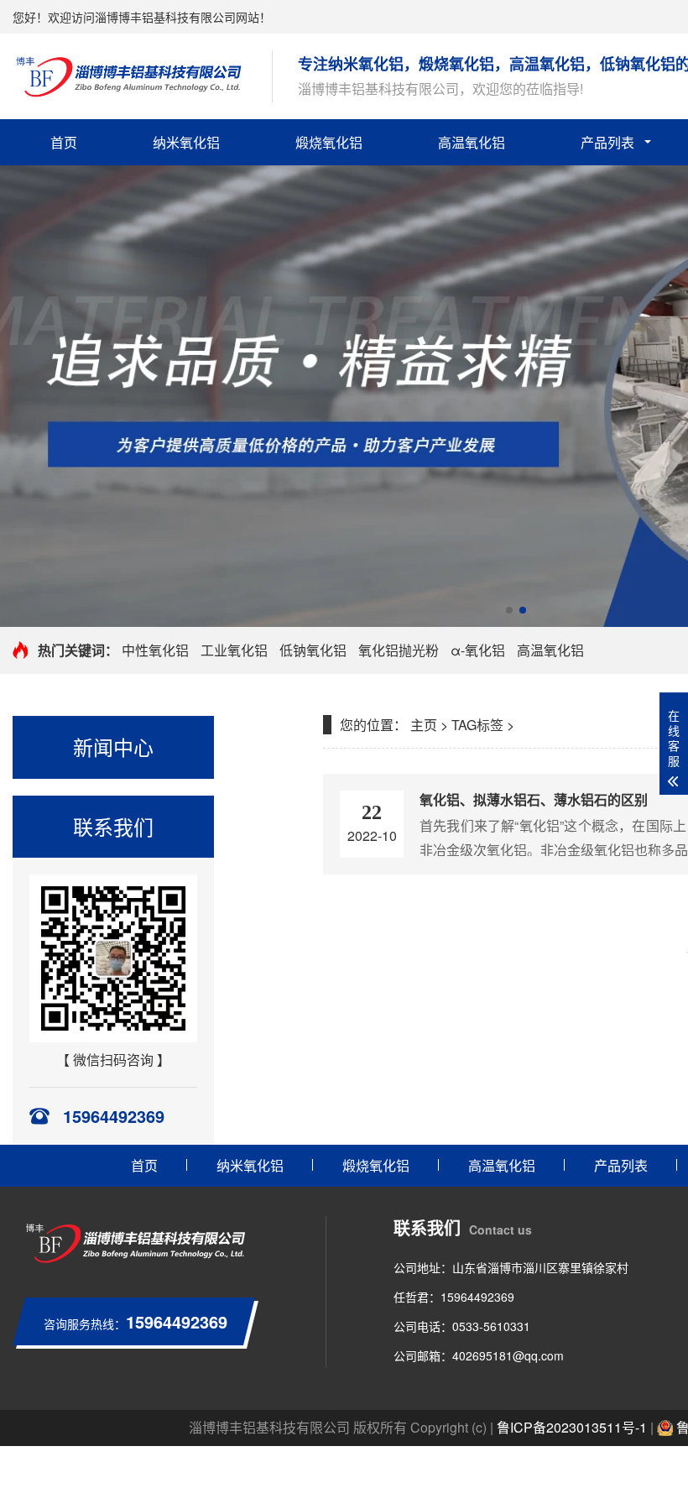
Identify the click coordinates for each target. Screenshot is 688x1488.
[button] (509, 610)
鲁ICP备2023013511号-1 (572, 1427)
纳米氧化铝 (186, 142)
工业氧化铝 (234, 650)
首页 (63, 142)
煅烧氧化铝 (328, 142)
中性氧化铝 (155, 650)
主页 (423, 724)
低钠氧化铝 (313, 650)
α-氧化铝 (478, 650)
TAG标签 (477, 724)
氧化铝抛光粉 (398, 650)
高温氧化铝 (471, 142)
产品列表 (607, 142)
